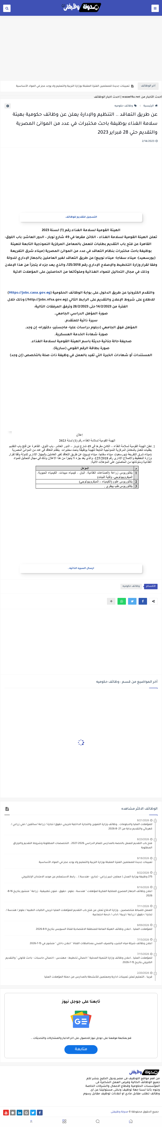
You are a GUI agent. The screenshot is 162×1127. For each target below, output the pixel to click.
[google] (26, 1112)
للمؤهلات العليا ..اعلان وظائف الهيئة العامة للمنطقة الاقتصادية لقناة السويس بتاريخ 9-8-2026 (94, 929)
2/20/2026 (143, 973)
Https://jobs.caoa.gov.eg (29, 293)
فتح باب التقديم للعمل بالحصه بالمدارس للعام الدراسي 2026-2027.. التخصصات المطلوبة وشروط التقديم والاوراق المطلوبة (82, 845)
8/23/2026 (143, 839)
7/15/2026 (143, 939)
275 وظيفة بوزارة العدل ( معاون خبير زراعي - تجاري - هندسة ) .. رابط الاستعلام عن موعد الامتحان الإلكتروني (87, 877)
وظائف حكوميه (124, 106)
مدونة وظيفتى (119, 1112)
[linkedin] (19, 1112)
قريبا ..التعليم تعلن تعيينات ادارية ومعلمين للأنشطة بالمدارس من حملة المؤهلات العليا (98, 977)
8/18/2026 (143, 858)
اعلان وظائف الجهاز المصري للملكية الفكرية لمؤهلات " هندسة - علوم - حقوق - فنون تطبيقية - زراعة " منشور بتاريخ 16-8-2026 (79, 893)
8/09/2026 (143, 925)
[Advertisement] (81, 47)
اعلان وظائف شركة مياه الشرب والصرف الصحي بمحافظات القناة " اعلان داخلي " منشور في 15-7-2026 (91, 943)
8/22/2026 (143, 872)
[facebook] (40, 1112)
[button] (143, 601)
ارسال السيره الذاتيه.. (81, 568)
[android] (13, 1112)
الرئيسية (148, 106)
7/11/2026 (143, 906)
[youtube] (6, 1112)
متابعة (81, 1049)
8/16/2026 (143, 887)
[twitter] (33, 1112)
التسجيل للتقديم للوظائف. (81, 217)
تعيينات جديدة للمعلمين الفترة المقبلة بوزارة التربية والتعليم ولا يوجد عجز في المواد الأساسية (73, 86)
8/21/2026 (143, 820)
